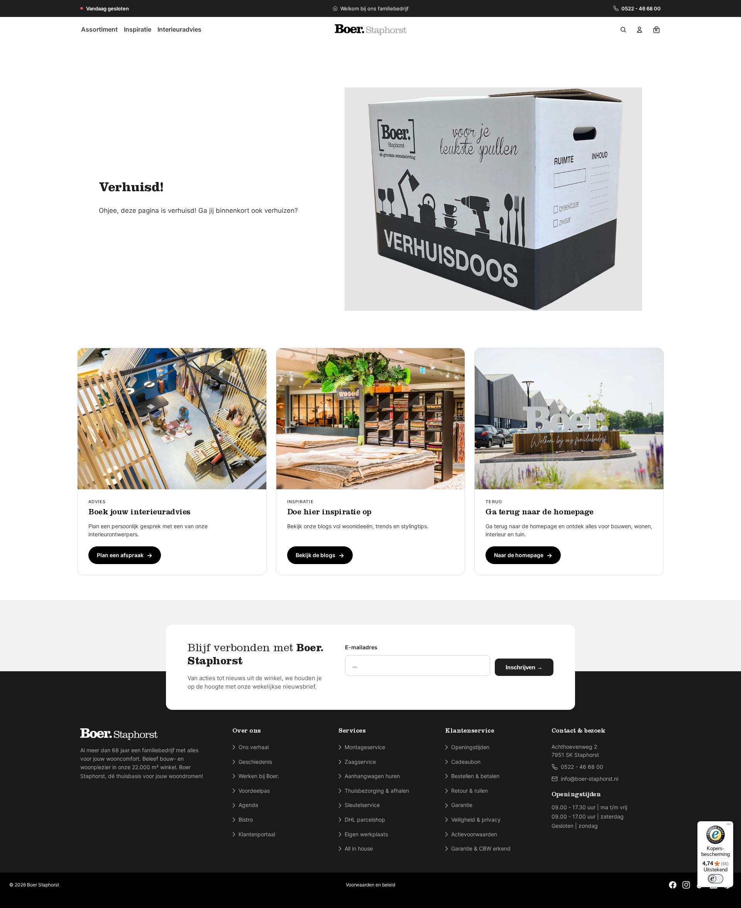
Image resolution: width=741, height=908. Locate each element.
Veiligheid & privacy (476, 819)
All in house (359, 848)
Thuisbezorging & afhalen (377, 790)
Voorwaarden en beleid (370, 885)
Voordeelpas (254, 790)
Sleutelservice (362, 805)
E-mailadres (361, 647)
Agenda (248, 805)
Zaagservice (360, 761)
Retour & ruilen (469, 790)
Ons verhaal (254, 747)
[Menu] (728, 826)
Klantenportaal (257, 834)
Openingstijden (470, 747)
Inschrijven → (524, 667)
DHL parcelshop (365, 819)
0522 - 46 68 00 (641, 8)
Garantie (461, 805)
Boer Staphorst (43, 885)
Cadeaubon (465, 761)
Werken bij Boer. (259, 776)
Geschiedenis (255, 761)
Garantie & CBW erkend (481, 848)
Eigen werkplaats (366, 834)
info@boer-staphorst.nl (589, 778)
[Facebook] (672, 884)
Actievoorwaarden (474, 834)
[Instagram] (686, 884)
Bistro (246, 819)
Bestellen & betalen (475, 776)
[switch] (715, 878)
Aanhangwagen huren (372, 776)
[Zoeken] (623, 29)
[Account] (639, 29)
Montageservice (365, 747)
